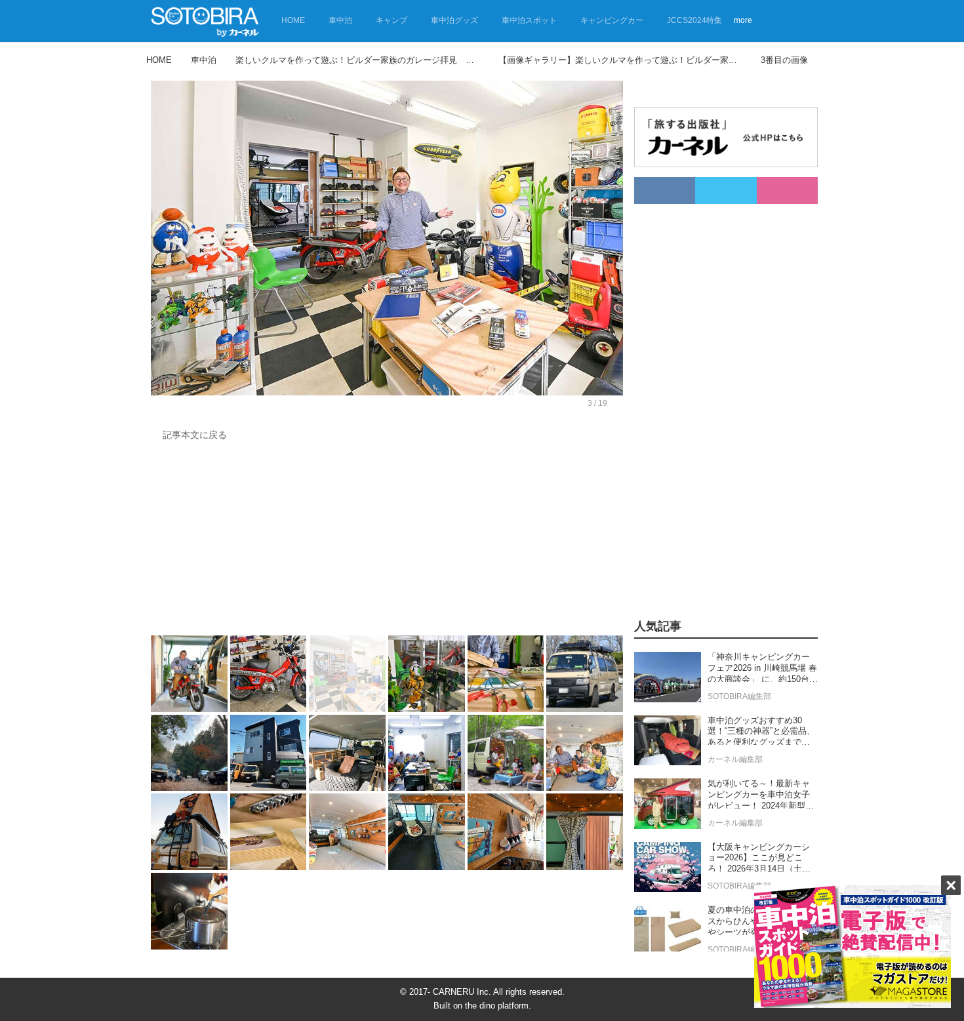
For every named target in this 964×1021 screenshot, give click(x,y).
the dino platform (497, 1006)
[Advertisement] (387, 541)
